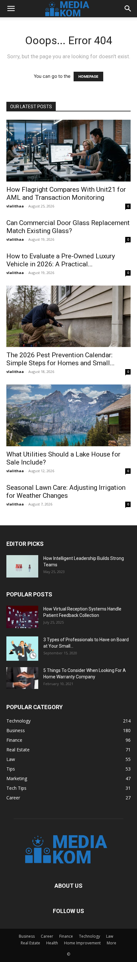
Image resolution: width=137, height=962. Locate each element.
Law (109, 936)
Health (52, 943)
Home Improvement (82, 943)
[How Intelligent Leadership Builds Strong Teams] (22, 566)
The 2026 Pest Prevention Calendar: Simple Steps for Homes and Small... (60, 359)
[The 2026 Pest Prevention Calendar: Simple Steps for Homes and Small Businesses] (68, 316)
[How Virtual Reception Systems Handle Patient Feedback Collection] (22, 617)
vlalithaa (15, 206)
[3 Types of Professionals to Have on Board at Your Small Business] (22, 648)
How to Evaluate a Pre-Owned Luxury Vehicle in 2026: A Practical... (60, 260)
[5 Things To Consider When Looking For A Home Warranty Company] (22, 678)
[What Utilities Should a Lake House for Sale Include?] (68, 415)
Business (27, 936)
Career (47, 936)
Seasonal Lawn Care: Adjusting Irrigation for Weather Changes (66, 491)
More (111, 943)
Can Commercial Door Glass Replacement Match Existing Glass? (68, 227)
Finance (66, 936)
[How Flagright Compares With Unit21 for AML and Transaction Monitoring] (68, 151)
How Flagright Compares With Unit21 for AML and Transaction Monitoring (66, 193)
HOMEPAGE (88, 76)
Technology (89, 936)
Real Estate (30, 943)
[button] (11, 8)
